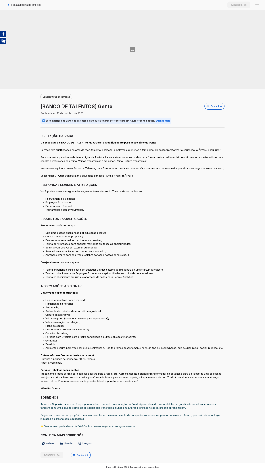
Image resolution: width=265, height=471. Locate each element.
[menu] (257, 5)
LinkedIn (68, 443)
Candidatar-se (239, 5)
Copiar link (216, 106)
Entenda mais (163, 120)
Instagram (87, 443)
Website (50, 443)
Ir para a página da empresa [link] (26, 5)
